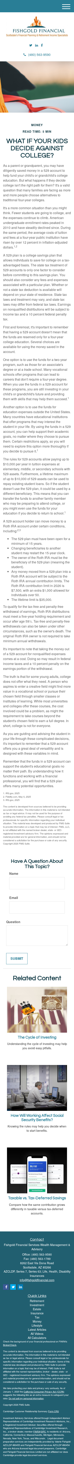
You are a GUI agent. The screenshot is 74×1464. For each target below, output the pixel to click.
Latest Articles (37, 1329)
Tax (37, 1317)
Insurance (37, 1313)
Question (13, 922)
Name (13, 873)
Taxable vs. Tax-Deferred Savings (37, 1198)
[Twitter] (30, 45)
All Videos (37, 1334)
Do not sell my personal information (26, 1398)
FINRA (36, 1431)
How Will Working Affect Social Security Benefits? (37, 1118)
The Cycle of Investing (37, 1037)
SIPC (43, 1431)
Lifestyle (37, 1325)
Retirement (37, 1301)
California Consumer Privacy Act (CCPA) (44, 1391)
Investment (37, 1305)
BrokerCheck (9, 1344)
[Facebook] (42, 45)
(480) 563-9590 (39, 54)
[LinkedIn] (36, 45)
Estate (37, 1309)
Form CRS (53, 1411)
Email (13, 897)
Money (37, 1321)
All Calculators (37, 1338)
